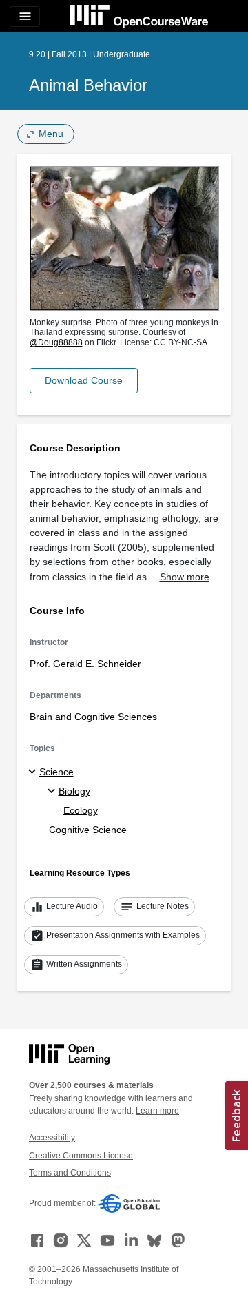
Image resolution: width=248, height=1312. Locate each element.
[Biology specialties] (53, 792)
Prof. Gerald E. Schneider (85, 663)
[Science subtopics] (34, 772)
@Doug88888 (56, 342)
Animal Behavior (88, 85)
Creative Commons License (81, 1155)
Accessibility (52, 1137)
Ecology (80, 810)
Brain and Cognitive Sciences (93, 716)
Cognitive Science (88, 829)
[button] (84, 380)
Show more (184, 576)
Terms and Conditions (70, 1173)
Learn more (157, 1111)
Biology (74, 791)
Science (56, 771)
